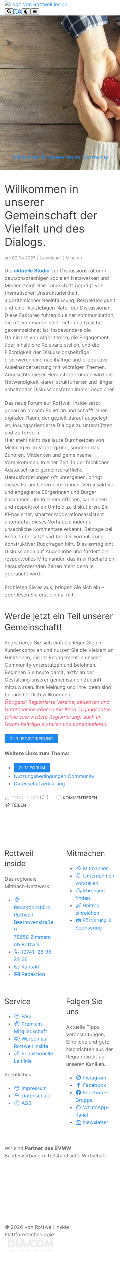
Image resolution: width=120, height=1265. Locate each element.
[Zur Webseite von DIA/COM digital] (31, 1245)
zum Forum (32, 767)
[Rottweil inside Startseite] (36, 4)
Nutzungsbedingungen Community (54, 776)
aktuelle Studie (32, 270)
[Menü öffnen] (34, 11)
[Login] (19, 11)
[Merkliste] (15, 11)
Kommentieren (79, 797)
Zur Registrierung (31, 738)
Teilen (18, 805)
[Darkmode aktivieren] (26, 11)
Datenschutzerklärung (39, 783)
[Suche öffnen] (9, 11)
